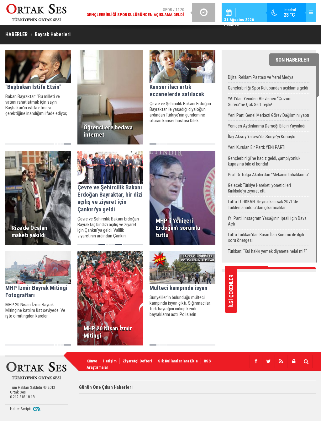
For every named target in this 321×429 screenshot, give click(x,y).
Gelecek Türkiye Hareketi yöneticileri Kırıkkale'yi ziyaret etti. (259, 188)
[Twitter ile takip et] (268, 361)
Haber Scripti (20, 408)
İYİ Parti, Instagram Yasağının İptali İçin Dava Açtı (267, 221)
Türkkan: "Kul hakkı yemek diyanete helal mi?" (267, 251)
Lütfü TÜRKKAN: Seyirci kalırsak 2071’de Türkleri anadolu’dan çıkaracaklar (263, 204)
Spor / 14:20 (135, 12)
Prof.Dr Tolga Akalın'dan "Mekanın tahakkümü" (268, 174)
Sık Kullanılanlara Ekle (178, 361)
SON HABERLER (292, 60)
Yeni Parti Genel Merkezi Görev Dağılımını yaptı (268, 115)
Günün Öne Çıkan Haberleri (106, 387)
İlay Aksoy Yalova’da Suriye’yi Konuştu (261, 136)
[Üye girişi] (293, 361)
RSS (207, 361)
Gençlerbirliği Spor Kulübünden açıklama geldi (268, 87)
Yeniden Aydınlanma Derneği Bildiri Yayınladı (266, 125)
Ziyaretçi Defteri (137, 361)
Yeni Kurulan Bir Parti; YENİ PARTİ (257, 147)
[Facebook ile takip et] (256, 361)
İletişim (110, 361)
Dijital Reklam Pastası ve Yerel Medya (260, 77)
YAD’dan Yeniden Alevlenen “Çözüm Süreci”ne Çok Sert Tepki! (260, 101)
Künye (92, 361)
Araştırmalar (97, 367)
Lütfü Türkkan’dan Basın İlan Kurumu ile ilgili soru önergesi (266, 237)
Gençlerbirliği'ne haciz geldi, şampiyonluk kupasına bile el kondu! (264, 161)
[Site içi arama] (306, 361)
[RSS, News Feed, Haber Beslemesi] (281, 361)
